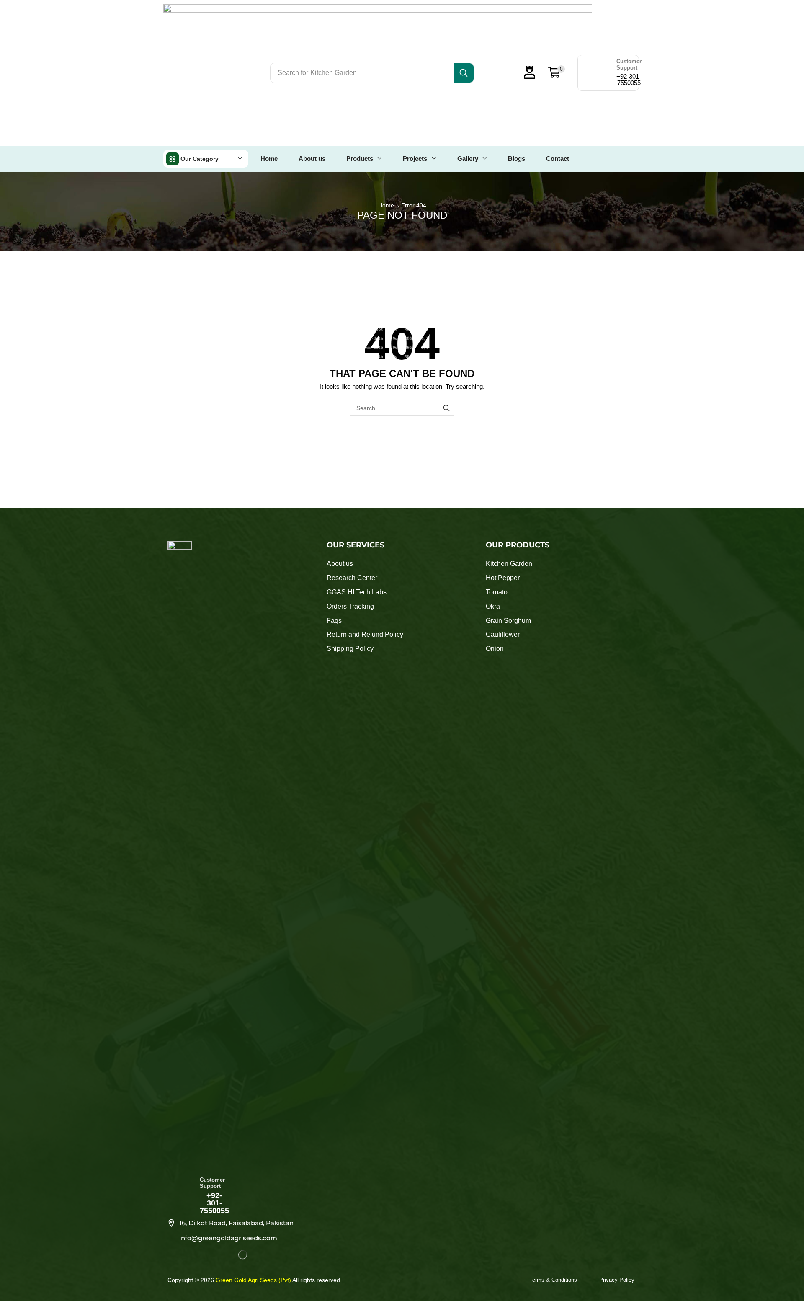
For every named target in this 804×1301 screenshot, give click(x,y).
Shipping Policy (350, 648)
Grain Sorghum (508, 620)
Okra (493, 606)
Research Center (352, 577)
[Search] (464, 73)
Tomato (497, 592)
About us (340, 563)
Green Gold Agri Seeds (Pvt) (254, 1280)
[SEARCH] (446, 408)
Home (386, 205)
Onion (495, 648)
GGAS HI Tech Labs (357, 592)
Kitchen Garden (509, 563)
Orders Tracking (350, 606)
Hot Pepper (503, 577)
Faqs (334, 620)
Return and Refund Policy (365, 634)
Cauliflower (503, 634)
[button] (536, 72)
